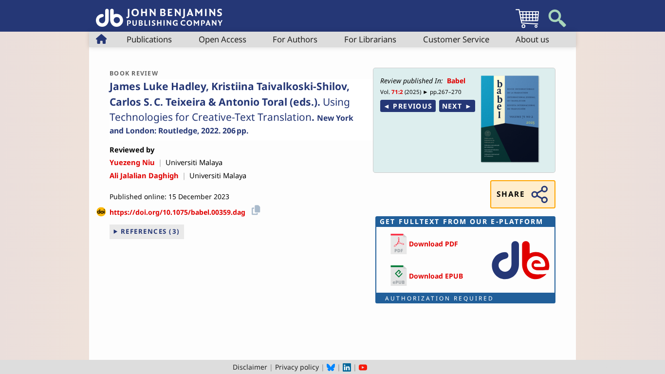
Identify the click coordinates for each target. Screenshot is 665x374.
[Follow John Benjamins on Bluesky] (331, 367)
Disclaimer (250, 367)
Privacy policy (297, 367)
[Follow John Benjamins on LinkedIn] (347, 367)
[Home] (159, 12)
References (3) (150, 231)
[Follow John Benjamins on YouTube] (363, 367)
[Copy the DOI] (254, 208)
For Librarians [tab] (370, 39)
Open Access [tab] (222, 39)
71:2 (397, 91)
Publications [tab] (149, 39)
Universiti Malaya (194, 162)
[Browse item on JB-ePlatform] (520, 281)
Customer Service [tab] (456, 39)
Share (511, 194)
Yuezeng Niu (132, 162)
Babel (456, 80)
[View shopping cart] (527, 27)
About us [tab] (532, 39)
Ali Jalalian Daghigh (144, 175)
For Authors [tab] (295, 39)
